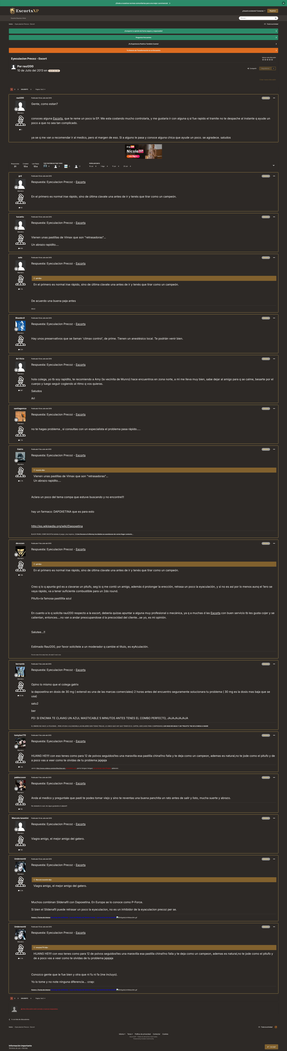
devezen (20, 543)
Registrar (273, 11)
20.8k (21, 695)
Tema (129, 1034)
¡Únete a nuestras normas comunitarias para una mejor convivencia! (142, 3)
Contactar (156, 1034)
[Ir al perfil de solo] (20, 265)
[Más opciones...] (274, 98)
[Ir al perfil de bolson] (65, 166)
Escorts (58, 118)
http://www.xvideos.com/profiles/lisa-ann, (51, 768)
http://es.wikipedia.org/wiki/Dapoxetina (57, 526)
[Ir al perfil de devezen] (20, 551)
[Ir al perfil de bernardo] (20, 672)
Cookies (165, 1034)
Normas (25, 1048)
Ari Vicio (20, 358)
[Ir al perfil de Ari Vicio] (20, 367)
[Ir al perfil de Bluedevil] (20, 326)
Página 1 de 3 (40, 89)
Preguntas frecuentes (143, 37)
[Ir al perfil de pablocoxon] (20, 785)
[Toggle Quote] (35, 278)
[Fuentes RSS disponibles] (276, 1027)
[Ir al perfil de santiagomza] (20, 416)
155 (21, 809)
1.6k (21, 575)
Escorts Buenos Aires (18, 18)
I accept (272, 1047)
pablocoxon (20, 777)
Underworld (20, 859)
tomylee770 (20, 735)
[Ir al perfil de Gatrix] (45, 166)
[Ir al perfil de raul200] (13, 66)
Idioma (121, 1034)
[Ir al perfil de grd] (20, 184)
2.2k (21, 890)
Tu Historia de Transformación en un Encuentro (143, 50)
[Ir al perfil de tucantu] (20, 225)
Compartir (253, 68)
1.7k (21, 289)
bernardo (20, 664)
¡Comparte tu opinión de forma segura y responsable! (144, 31)
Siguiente (24, 89)
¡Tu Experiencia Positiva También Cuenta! (144, 44)
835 (21, 248)
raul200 (28, 66)
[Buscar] (275, 18)
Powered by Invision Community (143, 1039)
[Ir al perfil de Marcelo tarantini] (20, 826)
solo (20, 257)
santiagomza (20, 408)
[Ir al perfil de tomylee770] (20, 743)
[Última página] (31, 89)
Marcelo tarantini (20, 818)
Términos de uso (15, 1048)
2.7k (21, 481)
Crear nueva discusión (268, 80)
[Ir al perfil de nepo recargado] (76, 166)
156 (21, 850)
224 (21, 349)
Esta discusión (265, 18)
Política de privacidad (143, 1034)
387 (21, 390)
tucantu (20, 217)
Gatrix (20, 449)
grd (20, 176)
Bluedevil (20, 318)
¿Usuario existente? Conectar (253, 11)
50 (21, 208)
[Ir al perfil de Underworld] (20, 867)
